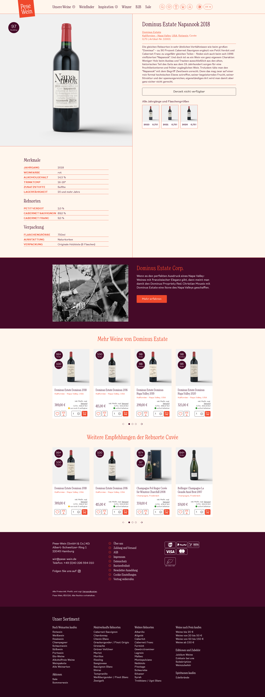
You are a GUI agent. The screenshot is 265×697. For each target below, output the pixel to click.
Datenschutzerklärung (164, 371)
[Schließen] (207, 320)
